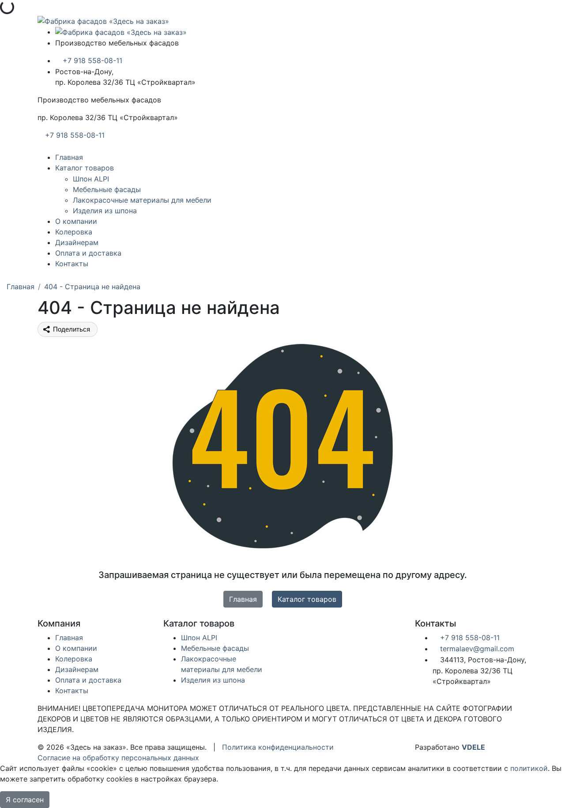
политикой (529, 768)
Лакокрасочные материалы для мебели (142, 200)
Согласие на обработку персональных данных (118, 757)
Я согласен (25, 799)
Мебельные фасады (107, 189)
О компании (76, 221)
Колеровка (73, 231)
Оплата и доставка (88, 253)
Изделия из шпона (105, 210)
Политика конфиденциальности (278, 747)
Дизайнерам (76, 242)
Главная (69, 157)
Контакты (71, 263)
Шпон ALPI (91, 178)
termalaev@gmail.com (476, 648)
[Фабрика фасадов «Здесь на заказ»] (103, 20)
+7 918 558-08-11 (91, 60)
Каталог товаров (84, 167)
